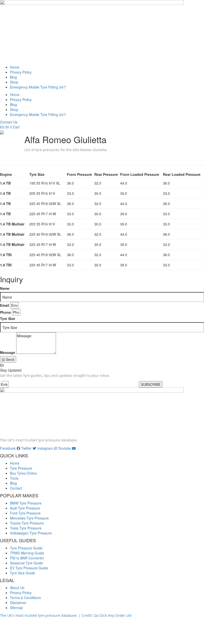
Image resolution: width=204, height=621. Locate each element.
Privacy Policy (21, 72)
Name (4, 288)
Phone (5, 312)
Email (4, 305)
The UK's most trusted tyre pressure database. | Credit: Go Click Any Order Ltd (65, 615)
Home (14, 67)
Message (7, 352)
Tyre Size (7, 318)
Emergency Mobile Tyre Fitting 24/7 (38, 87)
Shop (14, 82)
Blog (13, 77)
